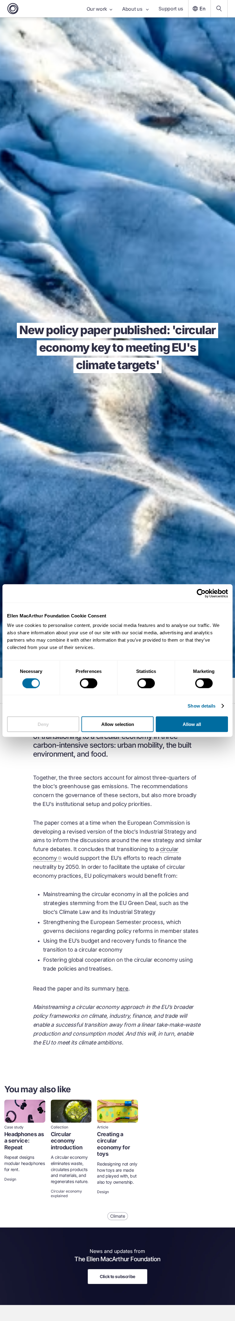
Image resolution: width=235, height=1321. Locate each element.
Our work (97, 9)
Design (10, 1179)
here (123, 988)
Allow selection (117, 724)
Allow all (192, 724)
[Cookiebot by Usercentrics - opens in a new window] (201, 593)
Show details (201, 705)
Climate (117, 1216)
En (203, 9)
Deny (43, 724)
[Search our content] (219, 8)
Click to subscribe (117, 1276)
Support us (171, 9)
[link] (24, 1149)
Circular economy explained (66, 1193)
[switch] (88, 683)
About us (133, 9)
